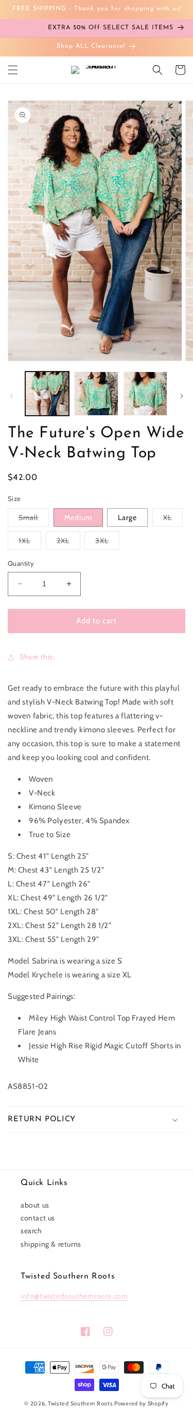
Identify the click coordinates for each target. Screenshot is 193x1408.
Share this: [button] (37, 656)
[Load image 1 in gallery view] (47, 393)
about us (35, 1205)
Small (34, 519)
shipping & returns (51, 1244)
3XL (107, 542)
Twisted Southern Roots (80, 1403)
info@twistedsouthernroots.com (74, 1296)
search (31, 1230)
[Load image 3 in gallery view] (145, 393)
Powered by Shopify (141, 1403)
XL (173, 519)
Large (127, 517)
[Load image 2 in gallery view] (96, 393)
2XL (68, 542)
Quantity (21, 563)
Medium (78, 517)
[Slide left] (11, 396)
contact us (38, 1217)
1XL (30, 542)
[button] (13, 70)
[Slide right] (181, 396)
